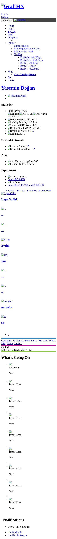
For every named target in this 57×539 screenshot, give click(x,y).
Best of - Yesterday (29, 68)
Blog (10, 71)
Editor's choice (21, 45)
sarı (3, 261)
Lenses (34, 340)
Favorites (31, 190)
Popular (11, 43)
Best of (20, 190)
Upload (11, 80)
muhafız (6, 307)
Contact (18, 343)
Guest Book (45, 190)
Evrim (5, 245)
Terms (10, 343)
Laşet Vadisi (9, 199)
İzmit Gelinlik (14, 532)
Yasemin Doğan (18, 88)
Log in (4, 14)
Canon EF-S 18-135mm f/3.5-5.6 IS (26, 185)
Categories (13, 37)
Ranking (17, 340)
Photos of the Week (23, 51)
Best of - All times (29, 63)
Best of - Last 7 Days (30, 57)
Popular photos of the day (27, 48)
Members (43, 340)
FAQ (3, 343)
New (10, 34)
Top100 (18, 54)
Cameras (26, 340)
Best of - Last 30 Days (31, 60)
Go (9, 77)
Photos (10, 190)
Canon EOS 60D (16, 179)
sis (2, 322)
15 (32, 131)
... (2, 215)
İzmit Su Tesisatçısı (17, 535)
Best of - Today (28, 65)
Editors (52, 340)
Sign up (5, 17)
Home (11, 25)
